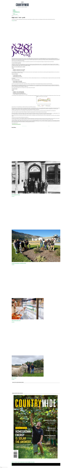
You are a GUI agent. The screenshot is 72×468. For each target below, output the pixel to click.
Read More (13, 196)
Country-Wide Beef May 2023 (16, 124)
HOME (14, 9)
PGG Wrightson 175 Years (16, 194)
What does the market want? (16, 320)
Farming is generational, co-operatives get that (19, 263)
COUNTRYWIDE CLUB (16, 12)
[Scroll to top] (1, 466)
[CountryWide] (36, 4)
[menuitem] (36, 9)
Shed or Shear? (14, 377)
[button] (14, 13)
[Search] (15, 15)
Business (13, 20)
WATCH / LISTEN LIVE (16, 11)
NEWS (14, 10)
